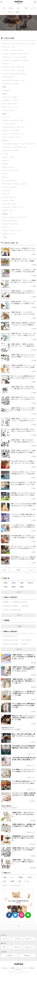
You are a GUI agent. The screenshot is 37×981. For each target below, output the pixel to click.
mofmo (18, 2)
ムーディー (6, 227)
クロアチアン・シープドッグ (11, 100)
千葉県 (21, 583)
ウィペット (6, 64)
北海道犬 (5, 214)
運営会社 (31, 968)
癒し (18, 8)
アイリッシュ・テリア (9, 47)
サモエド (6, 602)
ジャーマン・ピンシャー (10, 124)
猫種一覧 (19, 649)
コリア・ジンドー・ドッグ (10, 107)
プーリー (5, 177)
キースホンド (6, 90)
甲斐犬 (5, 87)
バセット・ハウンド (8, 157)
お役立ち (11, 8)
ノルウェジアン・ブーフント (11, 150)
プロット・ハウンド (8, 200)
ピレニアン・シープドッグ (10, 170)
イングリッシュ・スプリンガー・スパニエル (15, 60)
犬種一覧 (19, 615)
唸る (20, 881)
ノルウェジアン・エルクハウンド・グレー (15, 147)
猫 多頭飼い (27, 955)
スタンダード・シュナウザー (11, 130)
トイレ (12, 877)
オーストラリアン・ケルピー (11, 84)
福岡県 (13, 587)
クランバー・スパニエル (10, 97)
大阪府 (5, 587)
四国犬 (5, 114)
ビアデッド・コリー (8, 167)
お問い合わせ (5, 968)
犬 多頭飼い (9, 955)
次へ (31, 570)
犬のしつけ (6, 938)
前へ (5, 570)
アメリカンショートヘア (10, 636)
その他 (5, 237)
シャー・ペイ (6, 117)
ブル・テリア (6, 190)
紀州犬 (5, 94)
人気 (4, 8)
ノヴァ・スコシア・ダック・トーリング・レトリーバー (19, 144)
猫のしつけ (6, 947)
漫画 (26, 8)
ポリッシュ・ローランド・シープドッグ (14, 217)
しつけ (27, 881)
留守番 (12, 881)
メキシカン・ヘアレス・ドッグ (12, 230)
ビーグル (5, 164)
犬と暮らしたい (29, 938)
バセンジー (6, 160)
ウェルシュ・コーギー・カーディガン (13, 67)
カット (5, 885)
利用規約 (12, 968)
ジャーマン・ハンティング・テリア (13, 120)
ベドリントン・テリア (9, 204)
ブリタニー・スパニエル (10, 187)
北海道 (21, 587)
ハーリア (5, 154)
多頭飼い (21, 877)
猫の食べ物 (18, 947)
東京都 (5, 583)
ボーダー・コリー (8, 210)
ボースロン (25, 606)
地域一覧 (19, 592)
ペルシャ (24, 644)
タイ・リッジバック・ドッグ (11, 137)
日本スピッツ (6, 140)
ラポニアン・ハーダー (9, 234)
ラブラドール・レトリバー (20, 602)
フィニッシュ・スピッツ (10, 180)
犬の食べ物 (18, 938)
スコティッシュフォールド (11, 640)
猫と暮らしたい (29, 947)
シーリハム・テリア (8, 110)
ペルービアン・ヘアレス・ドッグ (12, 207)
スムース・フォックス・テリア (12, 610)
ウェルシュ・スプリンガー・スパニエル (14, 74)
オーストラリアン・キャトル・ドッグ (13, 80)
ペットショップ (16, 885)
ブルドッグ (6, 194)
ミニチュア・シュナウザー (11, 606)
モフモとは (18, 969)
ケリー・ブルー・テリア (10, 104)
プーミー (5, 174)
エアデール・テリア (8, 77)
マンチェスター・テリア (10, 220)
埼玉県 (13, 583)
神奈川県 (30, 583)
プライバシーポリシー (22, 968)
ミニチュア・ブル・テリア (10, 224)
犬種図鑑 (19, 626)
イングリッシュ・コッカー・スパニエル (14, 57)
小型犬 (30, 877)
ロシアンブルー (26, 640)
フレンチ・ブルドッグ (9, 197)
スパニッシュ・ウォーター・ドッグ (13, 134)
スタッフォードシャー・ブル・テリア (13, 127)
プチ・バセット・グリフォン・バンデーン (15, 184)
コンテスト (33, 8)
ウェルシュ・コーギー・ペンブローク (13, 70)
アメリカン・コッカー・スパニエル (13, 50)
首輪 (5, 877)
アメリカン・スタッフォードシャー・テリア (15, 54)
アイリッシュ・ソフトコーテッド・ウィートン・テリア (19, 44)
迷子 (5, 881)
